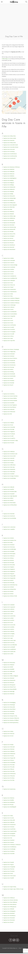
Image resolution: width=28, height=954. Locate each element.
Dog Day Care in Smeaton (8, 826)
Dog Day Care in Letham (8, 618)
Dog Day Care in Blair (7, 209)
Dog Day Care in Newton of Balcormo (11, 718)
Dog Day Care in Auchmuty (9, 151)
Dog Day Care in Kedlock (8, 538)
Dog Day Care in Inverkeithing (9, 518)
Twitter (14, 940)
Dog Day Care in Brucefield (9, 240)
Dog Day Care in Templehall (9, 866)
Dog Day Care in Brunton (8, 242)
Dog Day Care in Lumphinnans (9, 649)
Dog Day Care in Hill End (8, 500)
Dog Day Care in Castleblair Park (10, 278)
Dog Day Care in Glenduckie (9, 469)
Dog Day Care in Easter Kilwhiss (10, 398)
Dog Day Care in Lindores (8, 629)
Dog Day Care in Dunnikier (8, 380)
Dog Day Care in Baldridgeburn (9, 178)
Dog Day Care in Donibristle (9, 360)
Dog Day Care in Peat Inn (8, 755)
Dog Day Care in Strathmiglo (9, 849)
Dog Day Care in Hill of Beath (9, 502)
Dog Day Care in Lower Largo (9, 640)
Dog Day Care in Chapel (8, 287)
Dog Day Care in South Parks (9, 829)
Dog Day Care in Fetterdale (9, 427)
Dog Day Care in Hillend (8, 498)
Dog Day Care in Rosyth (8, 804)
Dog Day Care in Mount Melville (9, 689)
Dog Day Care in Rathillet (8, 800)
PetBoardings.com (6, 58)
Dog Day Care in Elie (7, 414)
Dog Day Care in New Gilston (9, 709)
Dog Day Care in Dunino (8, 378)
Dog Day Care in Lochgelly (8, 633)
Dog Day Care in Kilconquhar (9, 553)
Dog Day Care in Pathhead (8, 751)
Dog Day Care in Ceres (8, 282)
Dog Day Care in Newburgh (9, 704)
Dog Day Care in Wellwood (9, 897)
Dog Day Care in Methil (8, 667)
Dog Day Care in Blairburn (8, 211)
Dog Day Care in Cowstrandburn (10, 314)
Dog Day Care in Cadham (8, 258)
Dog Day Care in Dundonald (9, 373)
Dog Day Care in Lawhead (8, 611)
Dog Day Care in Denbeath (9, 353)
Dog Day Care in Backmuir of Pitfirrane (11, 167)
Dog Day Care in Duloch (8, 369)
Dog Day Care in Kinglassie (9, 569)
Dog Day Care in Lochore (8, 636)
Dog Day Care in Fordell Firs (9, 438)
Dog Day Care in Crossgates (9, 331)
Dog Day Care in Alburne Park (9, 142)
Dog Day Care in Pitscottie (9, 771)
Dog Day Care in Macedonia (9, 662)
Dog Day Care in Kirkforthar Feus (10, 584)
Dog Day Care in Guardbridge (9, 478)
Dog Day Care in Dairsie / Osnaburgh (11, 349)
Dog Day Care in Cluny (8, 296)
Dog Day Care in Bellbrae (8, 200)
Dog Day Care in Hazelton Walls (10, 491)
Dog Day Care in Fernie (8, 425)
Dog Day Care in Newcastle (9, 707)
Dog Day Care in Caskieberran (9, 276)
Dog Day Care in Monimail (8, 678)
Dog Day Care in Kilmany (8, 558)
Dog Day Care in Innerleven (9, 516)
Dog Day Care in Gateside (8, 458)
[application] (14, 102)
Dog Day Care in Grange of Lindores (11, 476)
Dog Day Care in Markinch (8, 664)
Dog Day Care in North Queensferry (10, 722)
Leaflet (7, 113)
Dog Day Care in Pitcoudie (8, 767)
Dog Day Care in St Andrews (9, 835)
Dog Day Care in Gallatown (9, 451)
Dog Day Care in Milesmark (9, 671)
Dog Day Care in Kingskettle (9, 578)
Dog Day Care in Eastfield (8, 402)
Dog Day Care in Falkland (8, 422)
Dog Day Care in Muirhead (8, 693)
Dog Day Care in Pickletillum (9, 762)
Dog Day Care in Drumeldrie (9, 362)
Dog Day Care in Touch (8, 873)
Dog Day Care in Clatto (8, 293)
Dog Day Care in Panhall (8, 744)
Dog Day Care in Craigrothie (9, 316)
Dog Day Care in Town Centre (9, 875)
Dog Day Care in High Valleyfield (10, 496)
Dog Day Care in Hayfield (8, 489)
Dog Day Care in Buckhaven (9, 245)
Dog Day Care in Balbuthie (8, 171)
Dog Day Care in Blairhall (8, 213)
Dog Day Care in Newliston (9, 711)
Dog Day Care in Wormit (8, 922)
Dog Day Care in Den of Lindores (10, 358)
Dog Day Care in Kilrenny (8, 560)
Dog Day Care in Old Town (8, 733)
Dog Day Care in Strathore (9, 851)
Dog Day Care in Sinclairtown (9, 824)
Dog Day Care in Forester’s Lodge (10, 440)
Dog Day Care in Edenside (8, 409)
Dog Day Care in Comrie (8, 309)
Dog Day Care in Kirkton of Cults (10, 596)
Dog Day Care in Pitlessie (8, 769)
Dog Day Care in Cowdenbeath (9, 311)
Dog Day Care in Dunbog (8, 371)
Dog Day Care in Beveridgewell (10, 205)
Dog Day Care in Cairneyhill (9, 260)
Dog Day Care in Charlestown (9, 289)
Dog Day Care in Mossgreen (9, 684)
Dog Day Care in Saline (8, 815)
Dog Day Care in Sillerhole (8, 822)
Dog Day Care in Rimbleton (9, 802)
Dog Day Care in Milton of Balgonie (10, 675)
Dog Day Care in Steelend (8, 840)
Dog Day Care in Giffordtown (9, 465)
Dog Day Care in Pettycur (8, 760)
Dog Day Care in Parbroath (9, 747)
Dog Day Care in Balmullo (8, 191)
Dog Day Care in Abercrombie (9, 138)
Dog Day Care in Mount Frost (9, 687)
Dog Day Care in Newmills (8, 713)
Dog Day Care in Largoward (9, 607)
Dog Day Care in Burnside (8, 247)
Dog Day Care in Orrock (8, 735)
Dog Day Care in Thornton (8, 869)
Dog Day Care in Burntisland (9, 249)
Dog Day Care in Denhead (8, 356)
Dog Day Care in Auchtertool (9, 158)
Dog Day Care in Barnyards (9, 196)
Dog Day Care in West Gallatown (10, 902)
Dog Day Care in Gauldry (8, 462)
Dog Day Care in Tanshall (8, 862)
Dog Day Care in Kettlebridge (9, 549)
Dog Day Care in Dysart (8, 385)
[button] (16, 98)
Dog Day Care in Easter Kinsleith (10, 400)
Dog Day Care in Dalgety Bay (9, 351)
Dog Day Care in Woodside (9, 917)
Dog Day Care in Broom (8, 238)
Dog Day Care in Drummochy (9, 365)
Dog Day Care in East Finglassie (10, 405)
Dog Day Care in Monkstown (9, 680)
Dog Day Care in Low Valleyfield (10, 644)
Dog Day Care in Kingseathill (9, 575)
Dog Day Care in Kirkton (8, 591)
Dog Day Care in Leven (8, 622)
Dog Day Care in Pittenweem (9, 773)
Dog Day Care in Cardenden (9, 267)
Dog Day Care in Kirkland (8, 587)
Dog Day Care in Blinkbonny (9, 218)
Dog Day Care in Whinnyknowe (9, 906)
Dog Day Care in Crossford (9, 329)
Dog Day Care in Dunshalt (8, 382)
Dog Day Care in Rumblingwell (9, 806)
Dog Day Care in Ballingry (8, 184)
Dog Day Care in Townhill (8, 878)
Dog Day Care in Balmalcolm (9, 187)
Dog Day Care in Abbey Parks (9, 136)
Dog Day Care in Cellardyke (9, 280)
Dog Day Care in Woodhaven (9, 915)
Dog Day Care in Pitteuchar (9, 775)
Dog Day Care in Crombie (8, 327)
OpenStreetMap (14, 113)
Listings (24, 948)
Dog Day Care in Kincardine (9, 564)
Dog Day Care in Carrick (8, 273)
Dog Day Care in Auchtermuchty (10, 156)
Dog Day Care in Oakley (8, 731)
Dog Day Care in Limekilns (8, 627)
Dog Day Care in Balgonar (8, 182)
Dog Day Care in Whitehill (8, 909)
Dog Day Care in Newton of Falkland (11, 720)
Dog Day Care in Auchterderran (10, 153)
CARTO (24, 113)
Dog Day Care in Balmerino (9, 189)
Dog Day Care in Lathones (8, 609)
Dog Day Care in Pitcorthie (9, 764)
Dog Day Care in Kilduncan (8, 555)
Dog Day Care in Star (7, 838)
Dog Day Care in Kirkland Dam (9, 589)
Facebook (10, 940)
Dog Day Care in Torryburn (9, 871)
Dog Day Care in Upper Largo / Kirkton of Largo (13, 889)
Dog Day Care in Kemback (8, 544)
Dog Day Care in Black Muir (9, 207)
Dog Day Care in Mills (7, 673)
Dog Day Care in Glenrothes (9, 471)
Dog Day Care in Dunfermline (9, 376)
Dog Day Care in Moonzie (8, 682)
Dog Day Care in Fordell (8, 436)
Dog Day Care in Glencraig (8, 467)
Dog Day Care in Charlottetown (10, 291)
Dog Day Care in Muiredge (8, 691)
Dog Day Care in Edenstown (9, 411)
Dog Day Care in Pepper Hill (9, 758)
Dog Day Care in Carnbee (8, 269)
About (20, 948)
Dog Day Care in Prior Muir (8, 780)
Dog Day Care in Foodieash (9, 433)
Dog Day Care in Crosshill (8, 334)
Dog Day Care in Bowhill (8, 231)
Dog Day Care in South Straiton (10, 831)
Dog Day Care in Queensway (9, 789)
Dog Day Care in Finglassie (9, 431)
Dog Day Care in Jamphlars (9, 529)
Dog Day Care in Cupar (8, 338)
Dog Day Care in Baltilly (8, 193)
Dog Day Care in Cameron (8, 262)
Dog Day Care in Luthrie (8, 653)
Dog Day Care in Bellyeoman (9, 202)
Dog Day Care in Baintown (8, 169)
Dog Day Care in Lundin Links (9, 651)
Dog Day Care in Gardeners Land (10, 453)
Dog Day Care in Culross (8, 336)
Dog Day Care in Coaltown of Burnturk (11, 300)
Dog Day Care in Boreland (8, 225)
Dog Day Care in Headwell (8, 493)
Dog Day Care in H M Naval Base (10, 505)
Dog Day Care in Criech (8, 322)
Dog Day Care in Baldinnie (8, 176)
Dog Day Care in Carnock (8, 271)
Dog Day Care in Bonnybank (9, 222)
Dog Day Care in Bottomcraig (9, 227)
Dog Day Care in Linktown (8, 631)
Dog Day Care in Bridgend (8, 236)
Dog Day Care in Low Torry (9, 642)
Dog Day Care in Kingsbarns (9, 571)
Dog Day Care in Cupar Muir (9, 340)
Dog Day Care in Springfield (9, 833)
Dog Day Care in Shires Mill (9, 820)
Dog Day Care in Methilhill (8, 669)
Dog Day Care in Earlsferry (9, 393)
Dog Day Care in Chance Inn (9, 285)
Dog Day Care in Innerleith (8, 513)
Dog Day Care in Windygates (9, 911)
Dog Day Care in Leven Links (9, 624)
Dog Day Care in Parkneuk (8, 749)
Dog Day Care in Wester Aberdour (10, 900)
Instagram (17, 940)
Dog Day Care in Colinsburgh (9, 305)
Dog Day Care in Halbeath (8, 487)
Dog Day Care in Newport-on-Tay (10, 716)
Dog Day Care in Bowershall (9, 229)
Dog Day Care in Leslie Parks (9, 616)
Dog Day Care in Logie (8, 638)
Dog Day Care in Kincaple (8, 562)
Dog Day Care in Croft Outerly (9, 325)
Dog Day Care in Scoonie (8, 818)
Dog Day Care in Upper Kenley (9, 886)
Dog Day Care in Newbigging (9, 702)
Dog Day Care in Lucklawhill (9, 647)
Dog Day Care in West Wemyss (9, 904)
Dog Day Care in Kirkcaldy (8, 582)
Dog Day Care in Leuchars (8, 620)
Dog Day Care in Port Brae (8, 778)
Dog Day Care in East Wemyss (9, 407)
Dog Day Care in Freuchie (8, 442)
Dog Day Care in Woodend (9, 913)
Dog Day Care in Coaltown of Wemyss (11, 302)
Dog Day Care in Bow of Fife (9, 233)
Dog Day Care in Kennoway (9, 547)
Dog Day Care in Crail (7, 318)
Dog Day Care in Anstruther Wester (10, 147)
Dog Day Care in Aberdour (8, 140)
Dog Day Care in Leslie (8, 613)
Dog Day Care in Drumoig (8, 367)
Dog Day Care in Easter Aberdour (10, 396)
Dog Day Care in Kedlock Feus (9, 540)
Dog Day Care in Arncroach (9, 149)
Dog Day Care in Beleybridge (9, 198)
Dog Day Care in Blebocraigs (9, 216)
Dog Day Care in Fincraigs (8, 429)
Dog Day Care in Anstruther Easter (10, 145)
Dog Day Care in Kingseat (8, 573)
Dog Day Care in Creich (8, 320)
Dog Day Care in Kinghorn (8, 567)
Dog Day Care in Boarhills (8, 220)
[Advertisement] (14, 21)
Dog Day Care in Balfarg (8, 180)
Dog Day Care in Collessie (8, 307)
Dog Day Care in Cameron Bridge (10, 265)
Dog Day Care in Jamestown (9, 527)
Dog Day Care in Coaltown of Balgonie (11, 298)
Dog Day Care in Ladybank (8, 604)
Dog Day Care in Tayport (8, 864)
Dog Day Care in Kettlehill (8, 551)
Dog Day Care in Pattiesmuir (9, 753)
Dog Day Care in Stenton (8, 842)
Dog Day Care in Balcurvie (8, 173)
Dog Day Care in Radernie (8, 798)
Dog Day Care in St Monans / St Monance (12, 844)
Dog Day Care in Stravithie (9, 853)
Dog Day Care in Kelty (8, 542)
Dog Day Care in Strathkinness (9, 846)
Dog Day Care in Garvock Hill (9, 456)
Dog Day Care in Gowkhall (8, 473)
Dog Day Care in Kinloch (8, 580)
